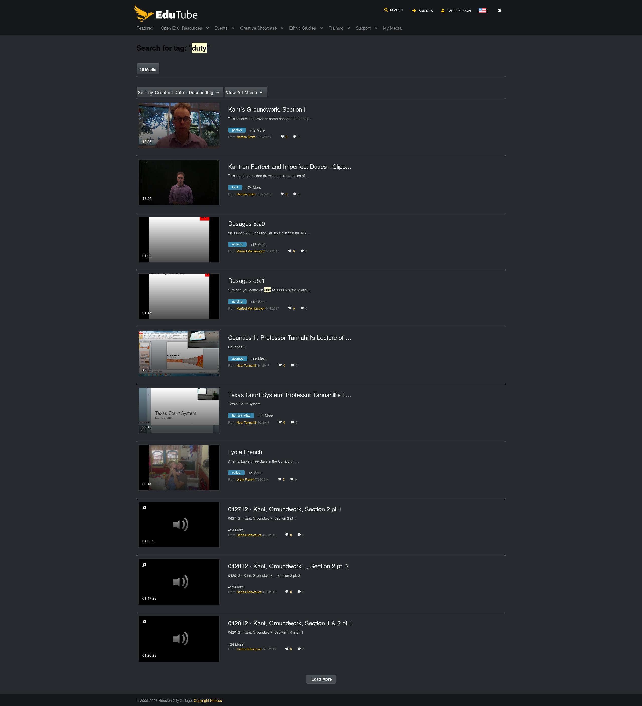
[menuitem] (149, 27)
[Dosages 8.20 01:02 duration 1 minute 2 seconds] (179, 238)
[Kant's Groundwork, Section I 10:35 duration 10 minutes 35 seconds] (179, 124)
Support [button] (363, 28)
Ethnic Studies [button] (302, 28)
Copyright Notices (208, 700)
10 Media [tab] (148, 70)
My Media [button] (392, 28)
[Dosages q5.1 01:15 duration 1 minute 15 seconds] (179, 295)
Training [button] (336, 28)
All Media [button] (241, 92)
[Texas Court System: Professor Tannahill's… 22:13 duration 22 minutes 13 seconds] (179, 409)
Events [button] (221, 28)
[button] (393, 9)
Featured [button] (145, 28)
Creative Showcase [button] (258, 28)
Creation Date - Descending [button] (175, 92)
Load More (321, 679)
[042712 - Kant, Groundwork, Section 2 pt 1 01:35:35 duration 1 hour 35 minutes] (179, 524)
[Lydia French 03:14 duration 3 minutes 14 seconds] (179, 467)
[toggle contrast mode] (499, 10)
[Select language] (483, 10)
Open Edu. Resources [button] (181, 28)
